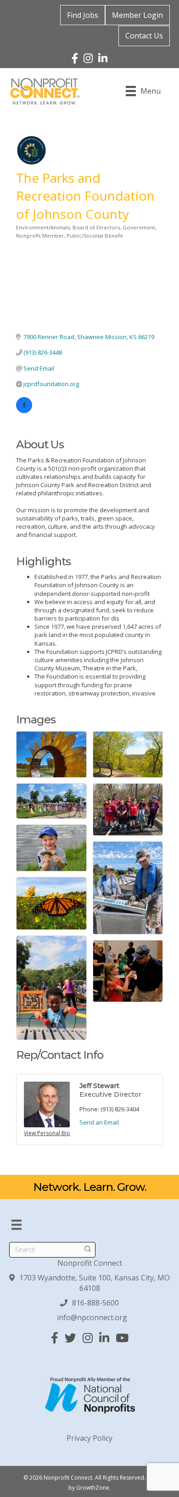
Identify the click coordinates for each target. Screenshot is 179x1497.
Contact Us (144, 36)
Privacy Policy (89, 1438)
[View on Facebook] (24, 411)
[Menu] (16, 1224)
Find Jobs (82, 15)
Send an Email (99, 1122)
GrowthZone (92, 1488)
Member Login (137, 15)
